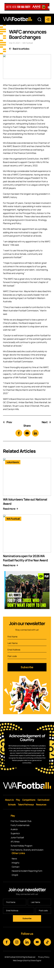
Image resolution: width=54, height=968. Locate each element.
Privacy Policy (43, 957)
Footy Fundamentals (20, 825)
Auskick (14, 829)
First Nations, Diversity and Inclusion (27, 849)
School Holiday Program (21, 845)
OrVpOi (15, 874)
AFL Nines (15, 841)
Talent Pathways (26, 804)
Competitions (28, 799)
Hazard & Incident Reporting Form (27, 870)
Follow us (27, 934)
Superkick (15, 833)
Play (18, 799)
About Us (9, 799)
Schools (12, 804)
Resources (41, 804)
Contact (16, 866)
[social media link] (6, 942)
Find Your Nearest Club (21, 821)
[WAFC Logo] (17, 19)
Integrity (15, 862)
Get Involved (43, 799)
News (14, 858)
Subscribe (27, 667)
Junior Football (17, 837)
